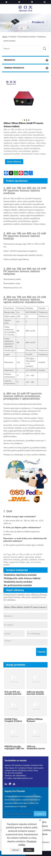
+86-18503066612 (19, 776)
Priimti (28, 850)
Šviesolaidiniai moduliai (27, 37)
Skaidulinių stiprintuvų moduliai (20, 575)
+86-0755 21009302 (14, 773)
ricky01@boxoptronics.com (23, 778)
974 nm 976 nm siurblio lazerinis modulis (12, 693)
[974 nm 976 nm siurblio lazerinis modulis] (14, 679)
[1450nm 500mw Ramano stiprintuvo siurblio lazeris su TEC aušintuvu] (37, 706)
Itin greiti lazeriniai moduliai (18, 585)
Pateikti (41, 651)
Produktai (12, 37)
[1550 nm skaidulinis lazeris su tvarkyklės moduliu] (37, 733)
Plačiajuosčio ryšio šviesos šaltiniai (22, 578)
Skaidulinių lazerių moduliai (18, 582)
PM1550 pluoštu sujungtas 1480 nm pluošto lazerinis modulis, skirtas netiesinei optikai (14, 747)
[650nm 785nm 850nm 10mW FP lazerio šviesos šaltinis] (25, 99)
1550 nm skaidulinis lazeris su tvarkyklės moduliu (36, 747)
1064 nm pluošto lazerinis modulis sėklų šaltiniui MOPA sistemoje (35, 693)
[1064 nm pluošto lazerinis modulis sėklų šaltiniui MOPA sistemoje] (37, 679)
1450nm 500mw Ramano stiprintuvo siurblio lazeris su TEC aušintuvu (36, 720)
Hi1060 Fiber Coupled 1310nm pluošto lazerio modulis (13, 720)
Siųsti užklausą (14, 161)
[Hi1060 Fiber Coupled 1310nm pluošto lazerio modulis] (14, 706)
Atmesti (15, 850)
